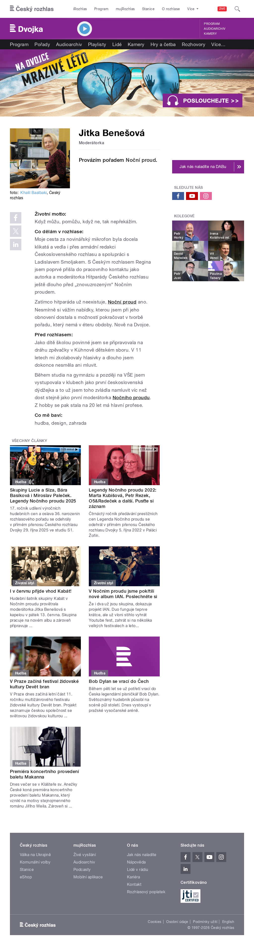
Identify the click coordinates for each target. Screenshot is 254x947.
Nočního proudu (131, 397)
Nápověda (136, 862)
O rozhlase (171, 9)
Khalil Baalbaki (33, 192)
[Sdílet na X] (15, 231)
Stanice (148, 9)
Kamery (210, 33)
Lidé (117, 44)
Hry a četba (163, 44)
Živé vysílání (84, 854)
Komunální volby (35, 862)
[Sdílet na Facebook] (15, 217)
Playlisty (97, 44)
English (228, 922)
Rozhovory (193, 44)
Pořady (42, 44)
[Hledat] (237, 9)
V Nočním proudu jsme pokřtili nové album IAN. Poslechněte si (123, 593)
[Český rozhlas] (32, 9)
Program (101, 9)
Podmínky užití (205, 922)
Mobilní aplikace (88, 877)
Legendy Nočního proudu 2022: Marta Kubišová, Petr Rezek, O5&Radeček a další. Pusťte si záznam (122, 498)
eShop (26, 877)
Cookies (154, 922)
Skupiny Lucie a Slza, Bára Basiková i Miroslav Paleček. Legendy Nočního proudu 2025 (43, 495)
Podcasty (82, 869)
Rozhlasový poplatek (146, 892)
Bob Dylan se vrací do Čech (119, 681)
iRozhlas (80, 9)
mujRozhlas (125, 9)
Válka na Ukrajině (35, 854)
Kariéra (133, 877)
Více (218, 44)
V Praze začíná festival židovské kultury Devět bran (44, 684)
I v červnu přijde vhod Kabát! (41, 591)
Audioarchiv (214, 28)
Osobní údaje (177, 922)
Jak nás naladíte (142, 854)
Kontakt (134, 884)
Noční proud (141, 160)
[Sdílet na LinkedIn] (15, 244)
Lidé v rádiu (137, 869)
